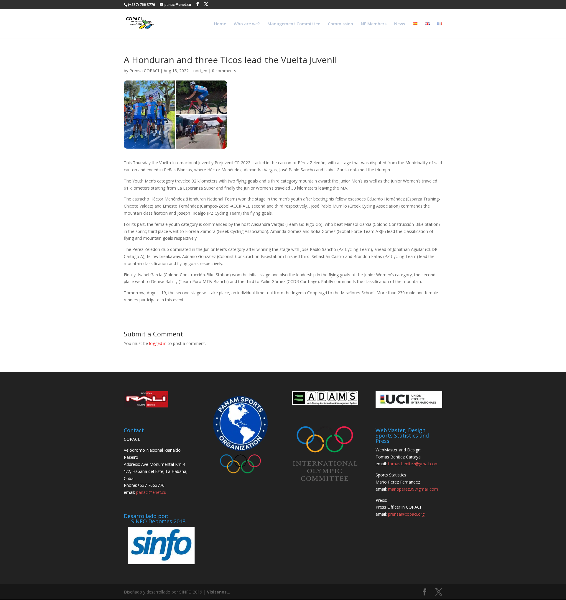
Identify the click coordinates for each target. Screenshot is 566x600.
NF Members (373, 24)
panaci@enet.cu (151, 492)
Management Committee (293, 24)
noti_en (200, 70)
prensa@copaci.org (406, 514)
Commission (340, 24)
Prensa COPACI (144, 70)
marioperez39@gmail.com (413, 489)
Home (220, 24)
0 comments (224, 70)
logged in (158, 343)
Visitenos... (218, 592)
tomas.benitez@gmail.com (413, 463)
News (399, 24)
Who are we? (247, 24)
